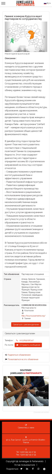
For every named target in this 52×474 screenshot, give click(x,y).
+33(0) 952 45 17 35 (28, 452)
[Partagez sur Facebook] (32, 469)
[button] (8, 37)
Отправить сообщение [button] (29, 345)
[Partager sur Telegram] (44, 469)
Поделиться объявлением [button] (19, 355)
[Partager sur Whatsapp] (38, 469)
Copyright (11, 461)
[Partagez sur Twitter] (21, 469)
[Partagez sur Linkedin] (27, 469)
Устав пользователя (24, 465)
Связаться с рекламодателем (26, 324)
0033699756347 (26, 340)
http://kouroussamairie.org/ (33, 316)
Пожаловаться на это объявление (23, 359)
